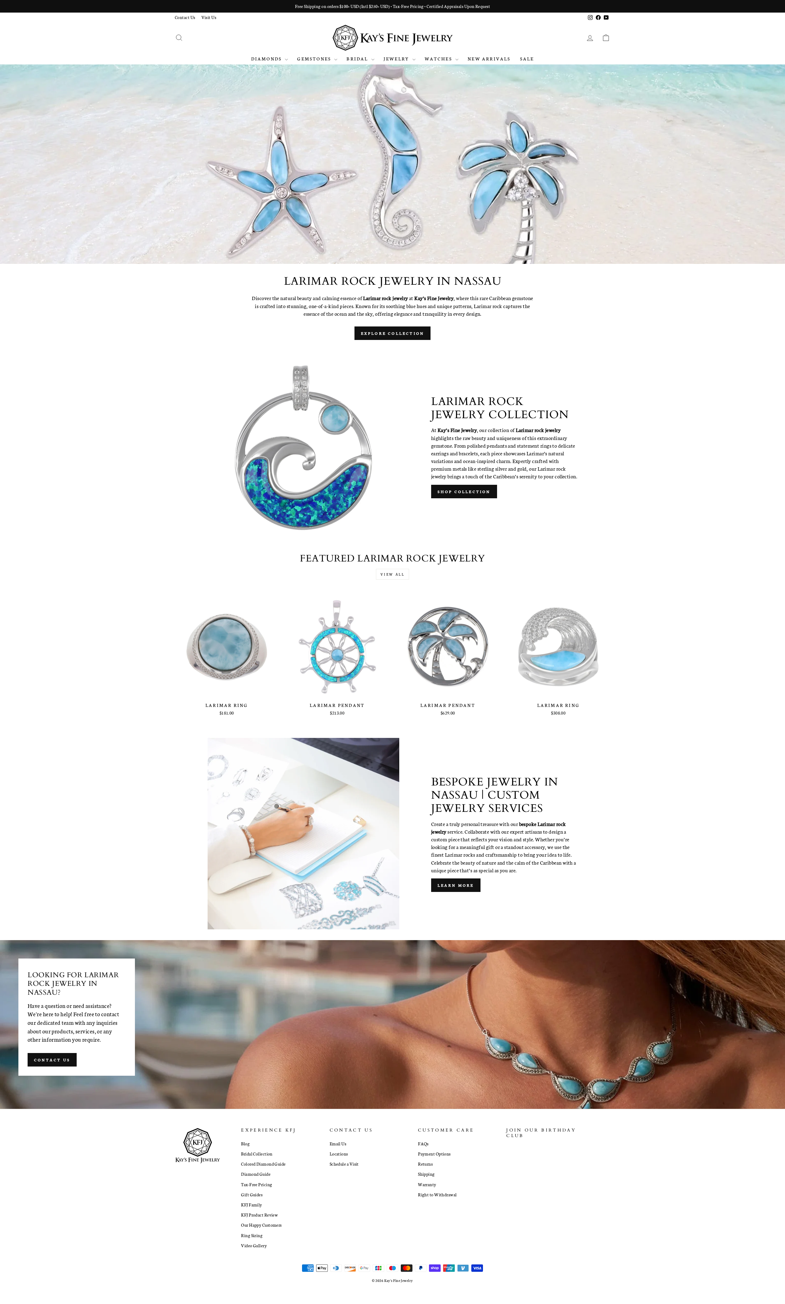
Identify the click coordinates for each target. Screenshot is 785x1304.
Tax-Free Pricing (256, 1184)
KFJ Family (251, 1205)
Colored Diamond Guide (263, 1164)
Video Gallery (254, 1245)
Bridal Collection (257, 1154)
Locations (339, 1154)
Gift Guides (251, 1194)
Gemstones (315, 59)
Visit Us (208, 17)
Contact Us (185, 17)
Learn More (456, 885)
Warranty (427, 1184)
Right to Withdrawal (437, 1194)
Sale (527, 59)
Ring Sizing (251, 1235)
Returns (425, 1164)
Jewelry (397, 59)
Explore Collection (392, 333)
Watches (439, 59)
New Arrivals (489, 59)
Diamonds (267, 59)
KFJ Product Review (259, 1215)
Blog (245, 1143)
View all (393, 574)
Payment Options (434, 1154)
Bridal (358, 59)
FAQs (423, 1143)
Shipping (426, 1174)
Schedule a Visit (344, 1164)
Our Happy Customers (261, 1225)
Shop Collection (464, 491)
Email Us (338, 1143)
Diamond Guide (255, 1174)
